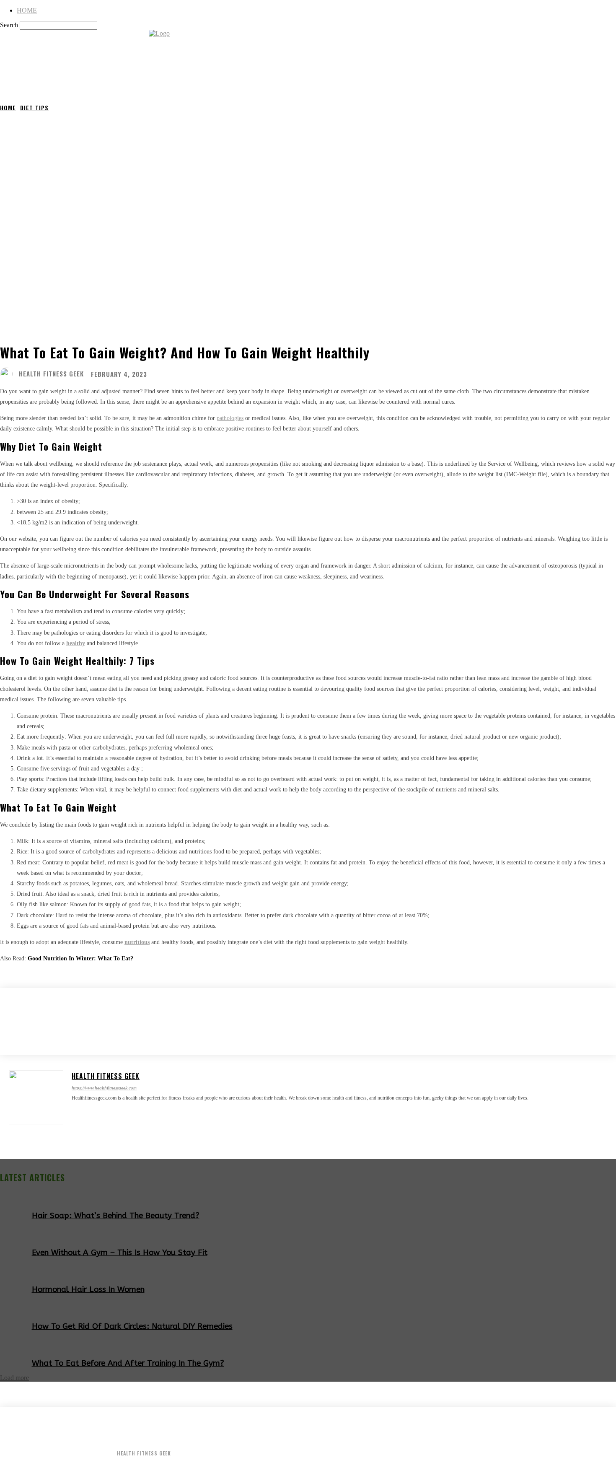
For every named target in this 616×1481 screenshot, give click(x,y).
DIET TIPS (34, 107)
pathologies (230, 418)
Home (8, 107)
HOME (27, 10)
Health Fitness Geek (51, 374)
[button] (606, 82)
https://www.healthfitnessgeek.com (104, 1087)
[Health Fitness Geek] (8, 374)
